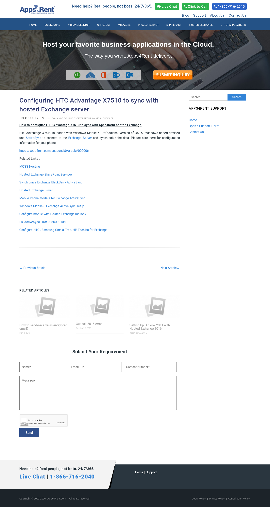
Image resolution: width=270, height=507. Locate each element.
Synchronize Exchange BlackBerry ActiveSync (50, 182)
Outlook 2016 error (89, 324)
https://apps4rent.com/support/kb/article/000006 (54, 151)
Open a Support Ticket (204, 126)
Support (199, 15)
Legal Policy (199, 498)
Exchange (57, 118)
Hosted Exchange (201, 24)
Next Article (170, 268)
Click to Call (197, 6)
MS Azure (124, 24)
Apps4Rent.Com (56, 498)
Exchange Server (80, 138)
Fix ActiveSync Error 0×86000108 (42, 222)
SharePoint (173, 24)
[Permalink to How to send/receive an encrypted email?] (44, 307)
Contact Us (238, 15)
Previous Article (32, 268)
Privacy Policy (217, 498)
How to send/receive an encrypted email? (43, 327)
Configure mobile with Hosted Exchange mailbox (52, 214)
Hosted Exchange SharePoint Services (46, 174)
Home (33, 24)
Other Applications (233, 24)
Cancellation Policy (239, 498)
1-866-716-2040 (231, 6)
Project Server (148, 24)
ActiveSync (33, 138)
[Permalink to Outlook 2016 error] (100, 306)
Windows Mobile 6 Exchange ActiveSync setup (51, 206)
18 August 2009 (32, 118)
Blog (185, 15)
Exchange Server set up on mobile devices (88, 118)
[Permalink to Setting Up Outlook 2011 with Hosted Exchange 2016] (154, 307)
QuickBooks (52, 24)
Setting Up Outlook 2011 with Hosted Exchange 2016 (149, 327)
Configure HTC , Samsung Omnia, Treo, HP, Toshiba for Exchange (63, 230)
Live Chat (169, 6)
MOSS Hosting (29, 166)
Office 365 (103, 24)
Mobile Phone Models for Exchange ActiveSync (52, 198)
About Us (217, 15)
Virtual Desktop (78, 24)
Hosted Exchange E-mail (36, 190)
